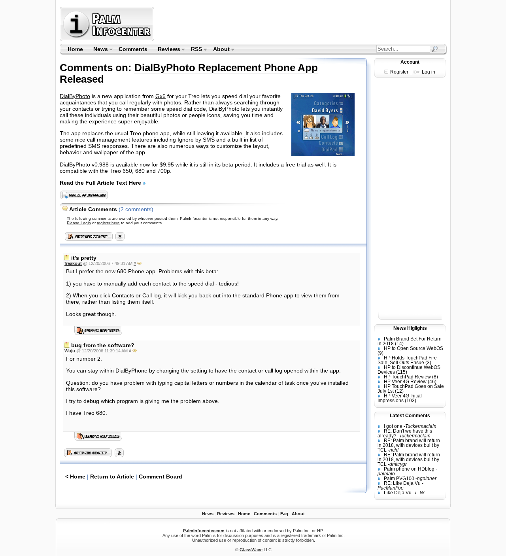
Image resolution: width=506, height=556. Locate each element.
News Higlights (410, 328)
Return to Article (112, 476)
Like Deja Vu (398, 492)
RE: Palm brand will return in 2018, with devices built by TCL (409, 445)
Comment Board (160, 476)
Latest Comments (410, 415)
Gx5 (160, 96)
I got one (393, 426)
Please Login (79, 223)
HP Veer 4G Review (405, 381)
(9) (380, 353)
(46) (432, 381)
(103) (410, 400)
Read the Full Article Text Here (101, 183)
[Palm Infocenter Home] (108, 39)
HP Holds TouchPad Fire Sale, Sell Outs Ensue (407, 360)
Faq (284, 513)
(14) (399, 343)
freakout (73, 263)
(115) (401, 372)
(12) (399, 391)
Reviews (166, 50)
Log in (428, 72)
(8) (435, 376)
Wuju (69, 350)
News (98, 50)
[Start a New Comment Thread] (88, 455)
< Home (75, 476)
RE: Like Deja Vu (402, 483)
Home (75, 49)
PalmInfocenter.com (204, 530)
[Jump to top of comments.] (119, 455)
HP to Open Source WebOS (413, 348)
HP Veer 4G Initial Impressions (400, 398)
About (219, 50)
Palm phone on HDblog (409, 469)
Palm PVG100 (399, 478)
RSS (194, 50)
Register (399, 72)
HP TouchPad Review (407, 376)
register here (108, 223)
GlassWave (251, 549)
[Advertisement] (302, 24)
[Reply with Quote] (139, 263)
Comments (133, 49)
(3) (428, 362)
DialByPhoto (75, 96)
